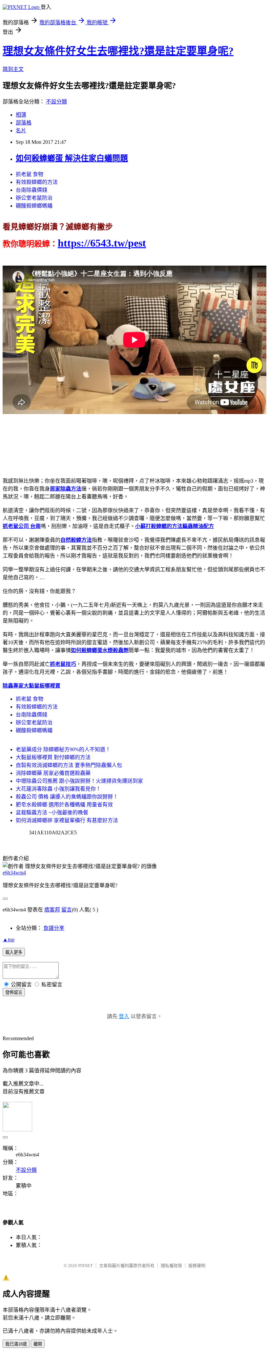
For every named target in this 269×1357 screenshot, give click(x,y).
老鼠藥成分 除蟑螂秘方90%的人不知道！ (63, 749)
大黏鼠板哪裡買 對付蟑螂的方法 (53, 757)
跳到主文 (13, 69)
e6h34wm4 (14, 872)
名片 (21, 130)
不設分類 (56, 101)
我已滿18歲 (16, 1344)
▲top (8, 939)
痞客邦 (52, 909)
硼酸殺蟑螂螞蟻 (34, 205)
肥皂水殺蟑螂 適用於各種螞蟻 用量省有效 (64, 804)
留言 (66, 909)
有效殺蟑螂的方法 (37, 182)
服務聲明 (196, 1265)
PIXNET (85, 1265)
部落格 (23, 122)
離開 (37, 1344)
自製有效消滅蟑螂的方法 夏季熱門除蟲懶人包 (69, 765)
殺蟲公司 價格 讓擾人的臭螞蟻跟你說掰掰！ (67, 796)
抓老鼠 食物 (29, 174)
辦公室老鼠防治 (34, 198)
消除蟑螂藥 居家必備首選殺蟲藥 (53, 773)
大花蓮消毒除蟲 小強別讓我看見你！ (58, 789)
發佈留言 (13, 992)
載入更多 (13, 952)
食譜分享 (53, 928)
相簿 (21, 115)
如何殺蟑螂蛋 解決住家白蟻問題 (72, 158)
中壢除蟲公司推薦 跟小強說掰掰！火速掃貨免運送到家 (79, 781)
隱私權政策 (171, 1265)
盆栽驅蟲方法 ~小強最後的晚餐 (52, 812)
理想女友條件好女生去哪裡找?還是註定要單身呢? (118, 51)
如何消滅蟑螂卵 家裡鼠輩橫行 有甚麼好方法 (67, 820)
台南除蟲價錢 (31, 190)
